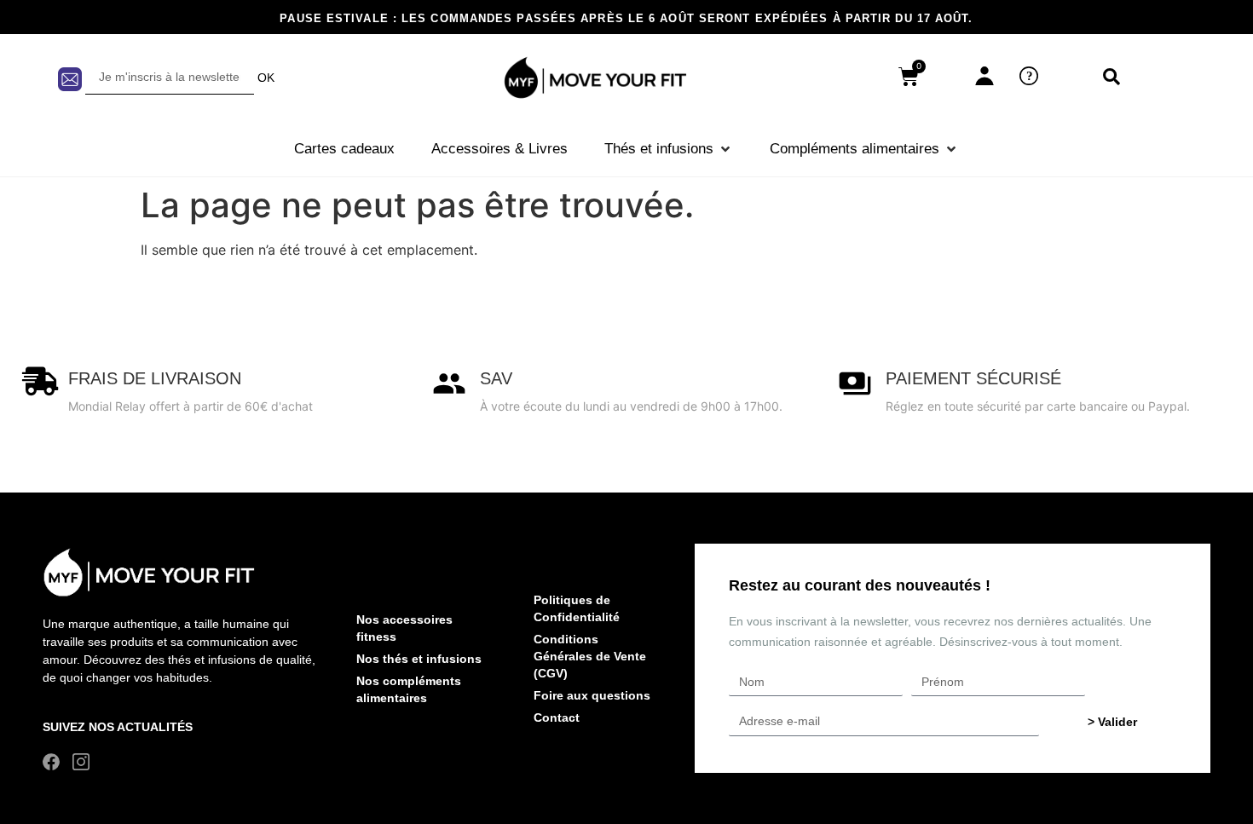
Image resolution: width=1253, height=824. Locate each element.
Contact (557, 717)
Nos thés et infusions (419, 659)
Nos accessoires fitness (404, 628)
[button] (668, 149)
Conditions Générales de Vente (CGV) (590, 656)
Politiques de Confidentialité (577, 608)
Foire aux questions (592, 695)
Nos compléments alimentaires (408, 689)
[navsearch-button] (1111, 78)
